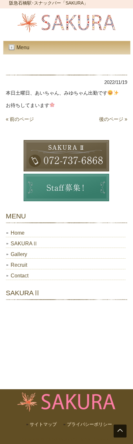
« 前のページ (20, 119)
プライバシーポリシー (89, 424)
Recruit (19, 265)
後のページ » (113, 119)
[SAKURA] (66, 30)
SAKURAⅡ (24, 243)
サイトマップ (43, 424)
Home (18, 233)
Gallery (19, 254)
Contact (19, 275)
